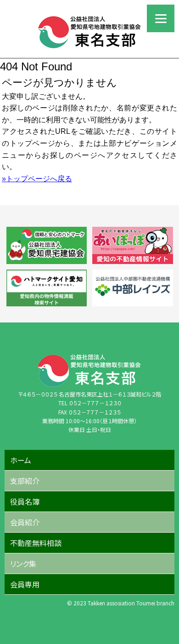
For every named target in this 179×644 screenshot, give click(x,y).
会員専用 (24, 584)
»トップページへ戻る (37, 179)
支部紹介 (24, 480)
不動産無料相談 (36, 542)
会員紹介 (24, 522)
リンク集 (23, 563)
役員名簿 (24, 501)
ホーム (20, 460)
